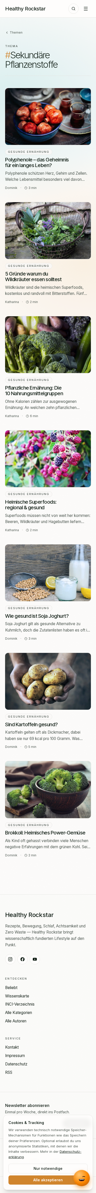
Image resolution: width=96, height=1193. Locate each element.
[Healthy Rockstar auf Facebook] (22, 959)
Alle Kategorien (18, 1012)
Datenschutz (16, 1064)
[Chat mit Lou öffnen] (81, 1179)
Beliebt (11, 987)
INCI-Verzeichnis (20, 1004)
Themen (16, 32)
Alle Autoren (15, 1021)
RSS (8, 1072)
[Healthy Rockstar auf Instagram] (10, 959)
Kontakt (12, 1047)
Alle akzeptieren (48, 1180)
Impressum (15, 1055)
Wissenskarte (17, 996)
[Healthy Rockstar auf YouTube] (35, 959)
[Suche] (73, 9)
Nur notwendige (48, 1168)
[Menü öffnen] (86, 9)
